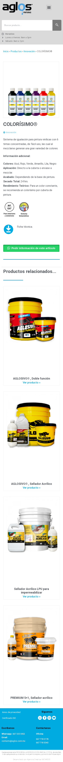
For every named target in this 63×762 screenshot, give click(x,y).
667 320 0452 (19, 734)
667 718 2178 (42, 739)
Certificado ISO (9, 718)
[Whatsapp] (40, 718)
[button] (49, 7)
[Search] (56, 25)
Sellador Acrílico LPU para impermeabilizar (31, 590)
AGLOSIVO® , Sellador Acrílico (31, 483)
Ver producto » (31, 382)
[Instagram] (49, 718)
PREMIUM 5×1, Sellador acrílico (31, 697)
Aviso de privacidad (11, 712)
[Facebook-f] (45, 718)
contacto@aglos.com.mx (13, 741)
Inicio (6, 51)
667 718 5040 (42, 742)
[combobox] (27, 25)
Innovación (29, 51)
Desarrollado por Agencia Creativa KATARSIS (31, 759)
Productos (16, 51)
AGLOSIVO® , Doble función (31, 378)
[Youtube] (54, 718)
